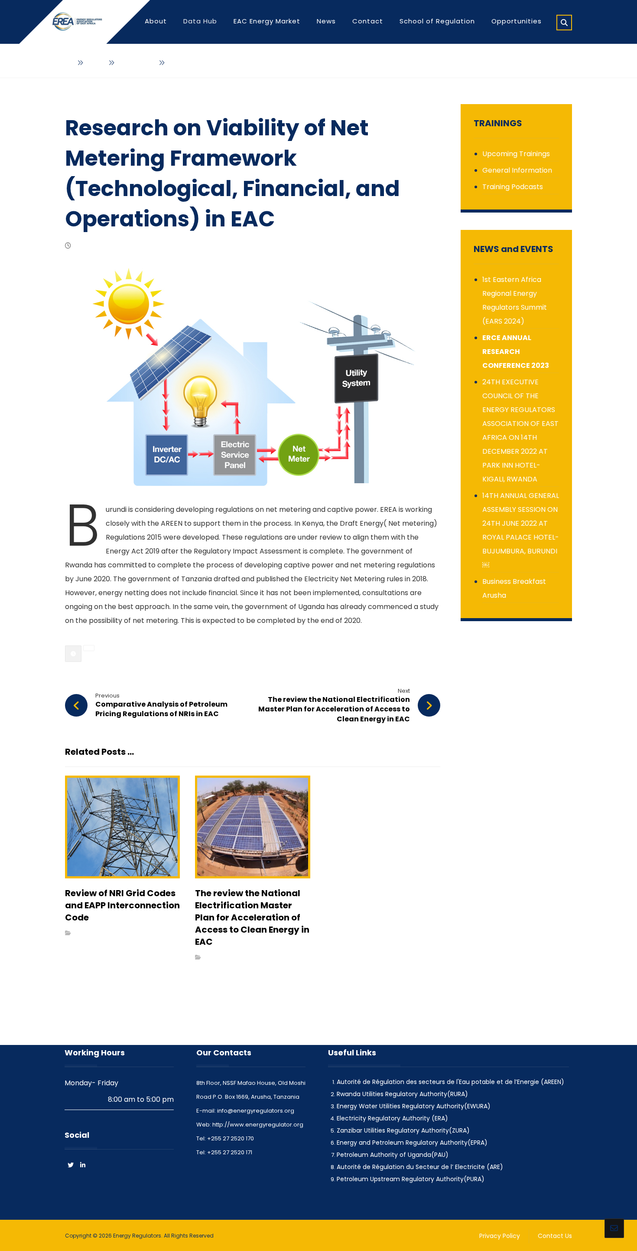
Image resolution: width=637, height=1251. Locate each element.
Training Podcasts (512, 187)
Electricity (87, 933)
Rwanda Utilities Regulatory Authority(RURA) (402, 1094)
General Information (517, 170)
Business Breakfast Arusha (514, 588)
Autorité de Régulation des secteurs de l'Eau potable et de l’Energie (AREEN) (450, 1081)
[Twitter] (71, 1165)
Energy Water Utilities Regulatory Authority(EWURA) (414, 1106)
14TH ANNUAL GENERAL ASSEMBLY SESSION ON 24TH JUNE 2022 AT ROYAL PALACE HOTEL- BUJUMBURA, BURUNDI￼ (520, 530)
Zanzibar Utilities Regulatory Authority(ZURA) (403, 1130)
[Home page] (68, 63)
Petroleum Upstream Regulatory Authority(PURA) (410, 1179)
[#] (83, 1165)
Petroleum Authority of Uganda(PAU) (392, 1154)
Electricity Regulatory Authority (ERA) (392, 1118)
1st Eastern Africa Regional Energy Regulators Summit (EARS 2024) (514, 300)
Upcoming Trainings (516, 154)
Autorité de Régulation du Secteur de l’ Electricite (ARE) (420, 1167)
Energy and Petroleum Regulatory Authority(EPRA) (412, 1142)
